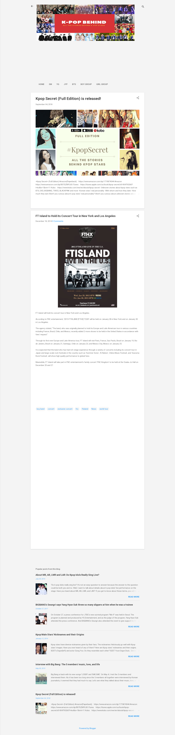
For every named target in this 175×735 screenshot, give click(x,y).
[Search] (143, 7)
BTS (74, 84)
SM (50, 84)
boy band (40, 409)
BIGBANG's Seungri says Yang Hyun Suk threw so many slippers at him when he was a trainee (84, 604)
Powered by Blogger (87, 728)
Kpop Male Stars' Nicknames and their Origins (60, 634)
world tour (104, 409)
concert (51, 409)
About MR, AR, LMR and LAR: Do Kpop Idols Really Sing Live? (67, 575)
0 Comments (57, 221)
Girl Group (102, 84)
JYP (66, 84)
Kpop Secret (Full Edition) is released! (68, 98)
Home (41, 84)
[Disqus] (87, 444)
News (93, 409)
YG (57, 84)
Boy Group (86, 84)
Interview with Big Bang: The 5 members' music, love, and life (68, 664)
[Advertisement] (73, 61)
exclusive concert (65, 409)
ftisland (85, 409)
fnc (77, 409)
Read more (133, 597)
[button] (137, 98)
